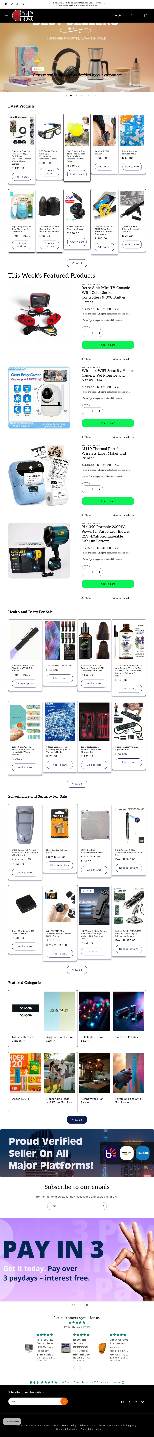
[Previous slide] (58, 95)
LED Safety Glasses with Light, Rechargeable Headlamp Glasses (49, 155)
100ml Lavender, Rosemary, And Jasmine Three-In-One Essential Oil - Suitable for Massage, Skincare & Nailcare (128, 670)
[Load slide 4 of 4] (80, 95)
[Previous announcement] (49, 4)
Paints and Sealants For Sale (128, 1100)
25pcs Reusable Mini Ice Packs (129, 152)
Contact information (66, 1429)
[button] (7, 15)
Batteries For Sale (127, 1037)
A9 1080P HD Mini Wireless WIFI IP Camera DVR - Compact (58, 933)
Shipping (102, 314)
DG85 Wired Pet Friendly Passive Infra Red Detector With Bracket (25, 852)
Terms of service (108, 1425)
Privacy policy (87, 1425)
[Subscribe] (103, 1206)
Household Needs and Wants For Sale (59, 1100)
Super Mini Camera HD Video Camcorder (23, 932)
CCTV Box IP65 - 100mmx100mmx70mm (92, 851)
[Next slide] (88, 95)
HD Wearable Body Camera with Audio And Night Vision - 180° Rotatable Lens (94, 935)
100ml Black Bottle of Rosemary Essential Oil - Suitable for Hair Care (93, 668)
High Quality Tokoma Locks (56, 851)
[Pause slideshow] (96, 95)
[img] (77, 1322)
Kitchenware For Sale (92, 1100)
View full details (121, 359)
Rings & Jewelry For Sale (59, 1039)
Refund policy (69, 1425)
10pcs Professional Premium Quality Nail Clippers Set (91, 749)
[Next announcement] (105, 4)
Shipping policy (128, 1425)
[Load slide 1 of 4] (65, 95)
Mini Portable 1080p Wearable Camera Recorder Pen (128, 852)
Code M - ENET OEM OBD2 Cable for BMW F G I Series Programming (104, 230)
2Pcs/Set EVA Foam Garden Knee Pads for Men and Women (49, 229)
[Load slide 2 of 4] (70, 95)
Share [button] (88, 359)
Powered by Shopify (49, 1425)
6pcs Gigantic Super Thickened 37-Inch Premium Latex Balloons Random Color (76, 156)
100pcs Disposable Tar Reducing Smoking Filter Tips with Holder (58, 749)
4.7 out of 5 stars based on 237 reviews (85, 1382)
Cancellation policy (91, 1429)
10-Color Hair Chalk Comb (59, 665)
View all (77, 263)
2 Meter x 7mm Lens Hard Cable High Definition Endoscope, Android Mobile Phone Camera (22, 157)
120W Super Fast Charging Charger (75, 227)
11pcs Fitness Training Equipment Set (126, 748)
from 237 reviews (75, 1327)
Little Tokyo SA (32, 1425)
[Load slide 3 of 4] (75, 95)
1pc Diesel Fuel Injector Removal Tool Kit (130, 229)
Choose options (49, 172)
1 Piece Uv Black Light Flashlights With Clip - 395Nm (23, 668)
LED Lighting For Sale (92, 1039)
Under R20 (19, 1099)
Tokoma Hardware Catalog (24, 1039)
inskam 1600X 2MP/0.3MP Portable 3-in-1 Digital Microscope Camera (128, 933)
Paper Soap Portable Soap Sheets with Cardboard (21, 229)
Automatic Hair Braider (102, 152)
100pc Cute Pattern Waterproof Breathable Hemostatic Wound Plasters (23, 751)
